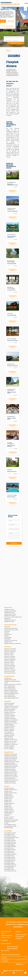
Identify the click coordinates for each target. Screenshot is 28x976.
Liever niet (11, 21)
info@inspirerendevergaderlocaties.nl (6, 935)
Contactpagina (4, 940)
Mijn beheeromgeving (12, 948)
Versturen (14, 543)
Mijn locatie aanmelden (12, 946)
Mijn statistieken (5, 950)
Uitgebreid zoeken (15, 43)
